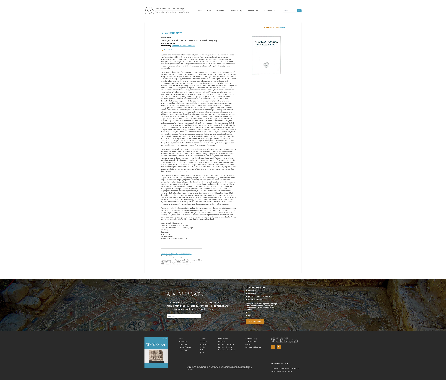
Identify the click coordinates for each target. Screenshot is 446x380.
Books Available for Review (227, 350)
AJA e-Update (252, 290)
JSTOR (202, 353)
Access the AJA (237, 11)
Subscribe (203, 341)
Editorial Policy (183, 344)
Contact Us (284, 363)
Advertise (248, 344)
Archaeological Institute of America (287, 369)
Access (203, 339)
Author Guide (252, 11)
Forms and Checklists (225, 347)
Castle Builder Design (284, 371)
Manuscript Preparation (226, 344)
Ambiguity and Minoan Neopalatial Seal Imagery (176, 254)
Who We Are (183, 341)
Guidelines (222, 341)
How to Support (184, 350)
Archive (202, 347)
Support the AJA (269, 11)
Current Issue (221, 11)
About (208, 11)
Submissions (223, 339)
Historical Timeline (185, 347)
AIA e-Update (252, 293)
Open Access (204, 344)
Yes (249, 313)
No (249, 316)
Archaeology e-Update (255, 299)
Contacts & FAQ (251, 339)
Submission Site (250, 341)
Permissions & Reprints (253, 347)
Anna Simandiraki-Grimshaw (183, 46)
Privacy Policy (275, 363)
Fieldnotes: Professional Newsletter (260, 296)
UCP (201, 350)
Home (199, 11)
